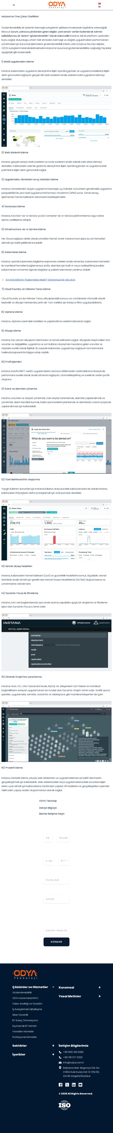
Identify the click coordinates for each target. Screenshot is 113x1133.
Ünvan (48, 892)
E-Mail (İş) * (48, 852)
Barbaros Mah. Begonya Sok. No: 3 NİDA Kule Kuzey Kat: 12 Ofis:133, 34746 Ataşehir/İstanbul (81, 1072)
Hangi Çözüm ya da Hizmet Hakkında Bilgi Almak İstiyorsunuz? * (56, 917)
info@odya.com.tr (73, 1062)
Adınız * (47, 829)
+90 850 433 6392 (73, 1052)
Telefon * (64, 852)
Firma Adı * (51, 873)
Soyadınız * (63, 829)
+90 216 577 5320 (73, 1057)
